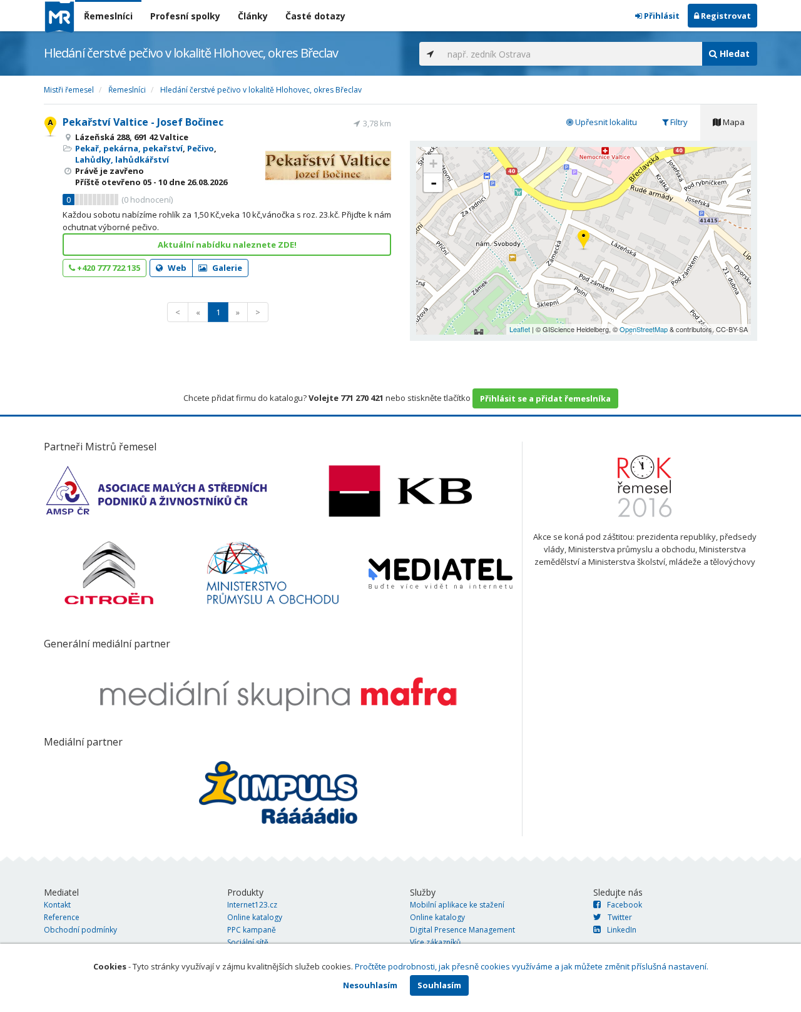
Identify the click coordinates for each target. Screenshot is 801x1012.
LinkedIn (621, 929)
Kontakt (57, 904)
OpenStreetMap (644, 329)
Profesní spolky (185, 16)
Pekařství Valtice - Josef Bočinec (143, 122)
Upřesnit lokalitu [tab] (605, 122)
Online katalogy (254, 917)
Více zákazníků (435, 942)
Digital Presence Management (462, 929)
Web (176, 267)
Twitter (620, 917)
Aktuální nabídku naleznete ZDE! (227, 244)
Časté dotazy (315, 16)
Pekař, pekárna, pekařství (129, 148)
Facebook (624, 904)
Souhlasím (439, 985)
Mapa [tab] (733, 122)
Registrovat (725, 15)
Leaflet (519, 329)
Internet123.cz (252, 904)
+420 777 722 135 (107, 267)
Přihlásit (661, 15)
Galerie (226, 267)
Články (253, 16)
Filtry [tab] (678, 122)
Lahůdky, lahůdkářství (122, 159)
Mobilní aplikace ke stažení (457, 904)
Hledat (733, 53)
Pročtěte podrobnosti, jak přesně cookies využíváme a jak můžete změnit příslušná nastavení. (531, 966)
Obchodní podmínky (80, 929)
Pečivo (200, 148)
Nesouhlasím (370, 985)
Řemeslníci (108, 16)
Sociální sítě (247, 942)
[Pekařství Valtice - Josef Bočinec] (583, 240)
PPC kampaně (251, 929)
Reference (61, 917)
